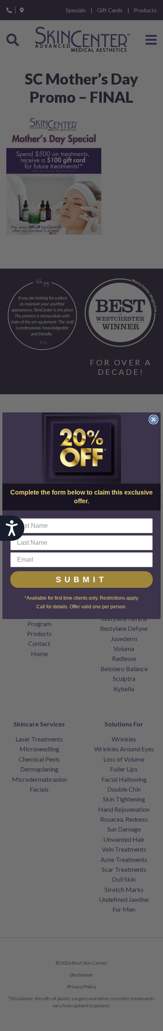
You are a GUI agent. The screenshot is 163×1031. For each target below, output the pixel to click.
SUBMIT (81, 579)
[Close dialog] (153, 419)
